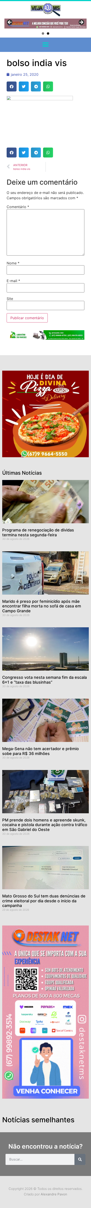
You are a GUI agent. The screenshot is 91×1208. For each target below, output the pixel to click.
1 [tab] (43, 33)
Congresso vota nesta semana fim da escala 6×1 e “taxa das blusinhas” (44, 680)
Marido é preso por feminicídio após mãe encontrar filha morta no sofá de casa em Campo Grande (41, 606)
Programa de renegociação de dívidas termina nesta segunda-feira (38, 532)
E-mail (13, 281)
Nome (13, 263)
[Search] (79, 1159)
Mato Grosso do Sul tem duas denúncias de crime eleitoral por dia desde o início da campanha (43, 901)
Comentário (18, 207)
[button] (46, 45)
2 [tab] (48, 33)
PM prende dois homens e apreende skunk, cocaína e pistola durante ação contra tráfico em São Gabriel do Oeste (44, 825)
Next (81, 22)
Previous (10, 22)
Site (10, 298)
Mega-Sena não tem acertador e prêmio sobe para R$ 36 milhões (40, 751)
